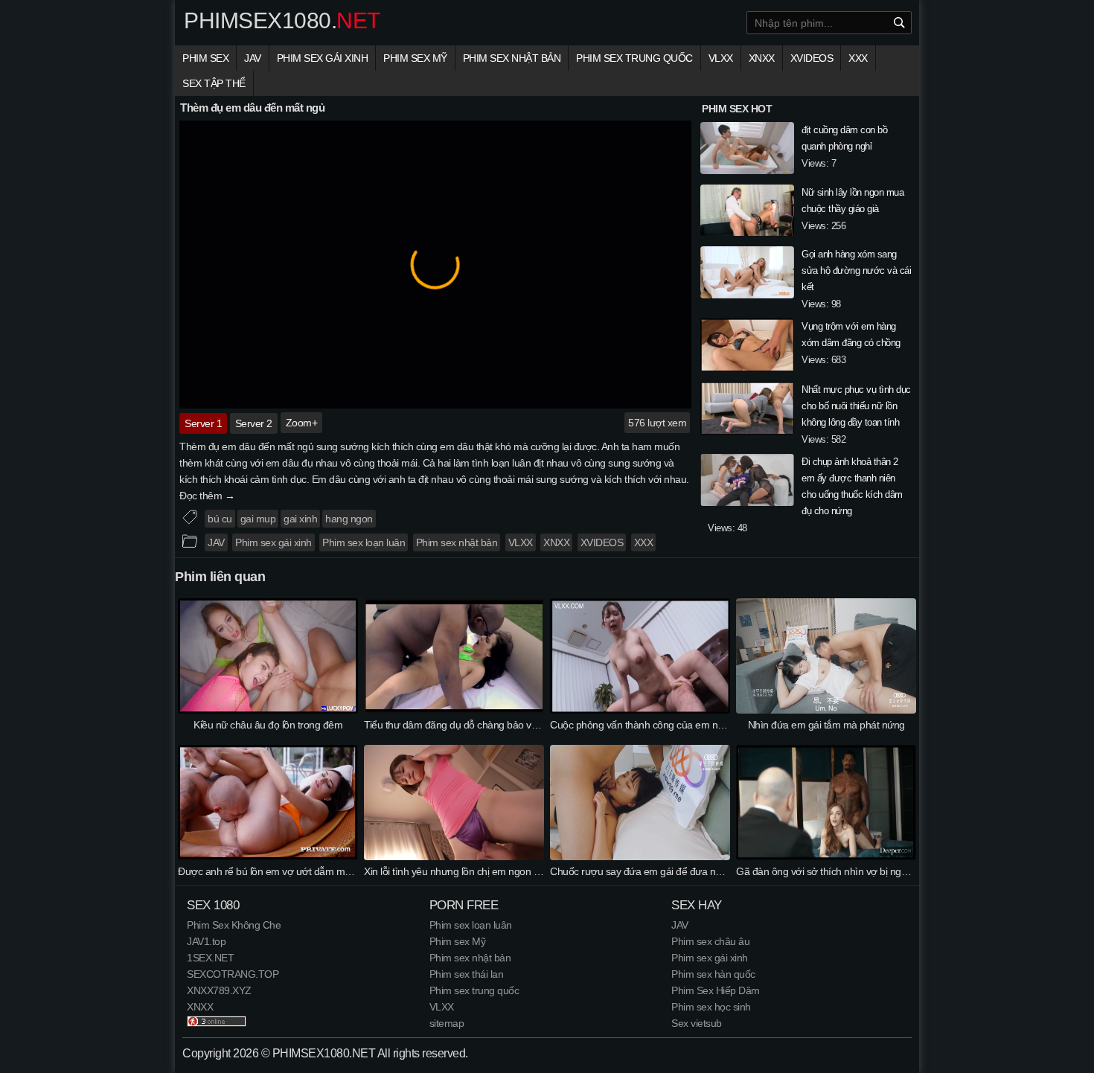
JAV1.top (206, 941)
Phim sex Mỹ (415, 58)
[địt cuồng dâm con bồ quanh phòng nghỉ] (747, 150)
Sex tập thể (214, 83)
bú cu (220, 519)
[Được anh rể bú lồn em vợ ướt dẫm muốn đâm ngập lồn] (268, 856)
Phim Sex (205, 58)
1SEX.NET (210, 958)
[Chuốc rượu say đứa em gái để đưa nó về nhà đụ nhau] (640, 856)
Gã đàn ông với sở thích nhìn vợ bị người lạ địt (837, 871)
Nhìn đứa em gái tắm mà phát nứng (826, 725)
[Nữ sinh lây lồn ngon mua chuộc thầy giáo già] (747, 212)
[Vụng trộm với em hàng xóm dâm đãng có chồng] (747, 347)
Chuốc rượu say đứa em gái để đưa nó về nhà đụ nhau (671, 871)
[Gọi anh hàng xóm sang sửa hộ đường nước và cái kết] (747, 274)
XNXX (762, 58)
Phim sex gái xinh (322, 58)
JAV (252, 58)
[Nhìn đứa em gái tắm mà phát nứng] (826, 710)
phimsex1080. (282, 21)
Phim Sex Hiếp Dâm (715, 990)
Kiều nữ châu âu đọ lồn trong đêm (267, 725)
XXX (858, 58)
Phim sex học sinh (711, 1007)
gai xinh (300, 519)
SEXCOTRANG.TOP (232, 974)
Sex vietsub (696, 1023)
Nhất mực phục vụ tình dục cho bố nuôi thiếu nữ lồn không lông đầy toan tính (856, 406)
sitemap (446, 1023)
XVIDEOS (812, 58)
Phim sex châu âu (710, 941)
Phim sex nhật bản (512, 58)
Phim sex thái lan (466, 974)
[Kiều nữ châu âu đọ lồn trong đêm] (268, 710)
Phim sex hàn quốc (713, 974)
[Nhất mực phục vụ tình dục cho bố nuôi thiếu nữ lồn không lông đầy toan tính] (747, 410)
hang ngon (349, 519)
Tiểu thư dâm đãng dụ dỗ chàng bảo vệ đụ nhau (469, 725)
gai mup (258, 519)
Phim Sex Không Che (234, 925)
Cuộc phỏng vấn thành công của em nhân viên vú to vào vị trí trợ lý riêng (708, 725)
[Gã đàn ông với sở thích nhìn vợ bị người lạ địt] (826, 856)
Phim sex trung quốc (634, 58)
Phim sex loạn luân (363, 542)
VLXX (720, 58)
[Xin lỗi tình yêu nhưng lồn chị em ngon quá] (454, 856)
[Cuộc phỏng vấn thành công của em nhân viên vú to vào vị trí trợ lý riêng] (640, 710)
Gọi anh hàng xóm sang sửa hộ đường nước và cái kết (856, 270)
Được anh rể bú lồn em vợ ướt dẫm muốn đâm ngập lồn (301, 871)
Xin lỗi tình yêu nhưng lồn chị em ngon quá (457, 871)
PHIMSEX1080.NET (324, 1053)
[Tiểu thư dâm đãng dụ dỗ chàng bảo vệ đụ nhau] (454, 710)
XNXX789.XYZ (219, 990)
